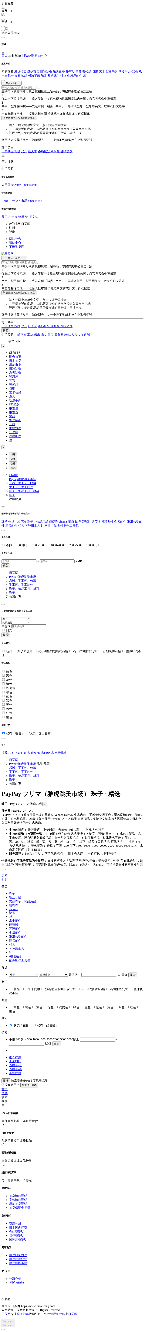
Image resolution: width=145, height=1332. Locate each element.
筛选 (13, 468)
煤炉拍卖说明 (18, 1203)
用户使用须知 (18, 1259)
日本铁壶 (8, 151)
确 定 (56, 1043)
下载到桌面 (16, 246)
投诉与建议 (16, 1282)
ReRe (5, 200)
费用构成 (15, 1223)
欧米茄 (55, 151)
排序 (13, 454)
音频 (79, 71)
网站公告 (28, 55)
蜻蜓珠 (54, 521)
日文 (9, 630)
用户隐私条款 (18, 1263)
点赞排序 (61, 752)
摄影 (95, 71)
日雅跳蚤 (46, 71)
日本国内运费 (18, 1227)
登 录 (6, 1080)
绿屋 (21, 216)
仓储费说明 (16, 1231)
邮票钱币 (54, 75)
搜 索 (6, 634)
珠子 (12, 495)
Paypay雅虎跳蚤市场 (22, 479)
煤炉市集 (33, 71)
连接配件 (11, 525)
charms (63, 521)
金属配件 (120, 521)
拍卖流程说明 (18, 1195)
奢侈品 (86, 71)
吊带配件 (85, 521)
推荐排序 (8, 752)
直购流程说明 (18, 1199)
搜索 (5, 330)
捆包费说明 (16, 1235)
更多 (5, 875)
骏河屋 (70, 71)
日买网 (13, 475)
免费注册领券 (29, 1085)
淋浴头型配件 (18, 936)
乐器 (44, 75)
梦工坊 (6, 216)
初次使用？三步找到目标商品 (19, 117)
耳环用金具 (33, 525)
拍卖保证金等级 (19, 1207)
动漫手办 (125, 71)
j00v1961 (17, 184)
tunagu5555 (35, 200)
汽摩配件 (76, 75)
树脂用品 (51, 525)
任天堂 (32, 151)
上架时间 (20, 752)
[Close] (3, 506)
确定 (5, 565)
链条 (71, 521)
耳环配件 (107, 521)
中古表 (15, 75)
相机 (17, 151)
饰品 (24, 75)
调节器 (96, 521)
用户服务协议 (18, 1255)
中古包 (6, 75)
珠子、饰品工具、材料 (24, 491)
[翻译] (38, 88)
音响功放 (66, 151)
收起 (5, 879)
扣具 (21, 525)
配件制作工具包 (68, 525)
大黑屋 (6, 184)
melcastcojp (30, 184)
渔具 (115, 71)
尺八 (24, 151)
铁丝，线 (14, 521)
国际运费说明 (18, 1239)
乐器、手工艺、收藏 (22, 483)
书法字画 (34, 75)
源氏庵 (33, 216)
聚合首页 (15, 356)
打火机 (64, 75)
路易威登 (44, 151)
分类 (13, 459)
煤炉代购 (59, 1314)
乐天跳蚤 (59, 71)
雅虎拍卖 (20, 71)
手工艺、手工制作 (21, 487)
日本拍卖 (15, 360)
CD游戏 (136, 71)
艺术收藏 (105, 71)
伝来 (14, 216)
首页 (5, 55)
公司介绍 (15, 1278)
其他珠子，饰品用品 (35, 521)
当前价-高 (48, 752)
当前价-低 (34, 752)
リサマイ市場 (18, 200)
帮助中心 (41, 55)
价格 (13, 463)
